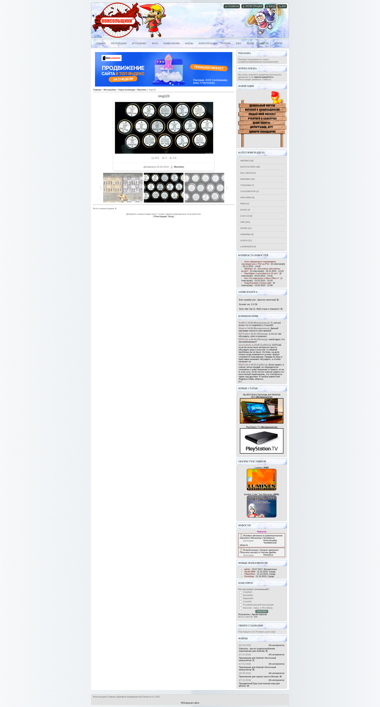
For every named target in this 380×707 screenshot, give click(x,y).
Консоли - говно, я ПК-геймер (258, 608)
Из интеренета (276, 645)
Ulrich (244, 240)
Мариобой (248, 598)
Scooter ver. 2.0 (246, 304)
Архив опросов (259, 614)
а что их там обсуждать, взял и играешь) (260, 335)
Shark (243, 228)
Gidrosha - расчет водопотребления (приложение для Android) (257, 649)
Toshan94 (245, 185)
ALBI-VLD (244, 216)
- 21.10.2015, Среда (259, 571)
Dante (243, 210)
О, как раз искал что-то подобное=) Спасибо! (260, 324)
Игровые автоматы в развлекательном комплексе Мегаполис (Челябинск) (261, 536)
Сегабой (247, 601)
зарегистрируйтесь (263, 77)
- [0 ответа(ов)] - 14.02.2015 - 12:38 (258, 284)
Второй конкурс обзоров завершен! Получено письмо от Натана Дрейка (259, 551)
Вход (170, 216)
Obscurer (246, 197)
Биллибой (248, 595)
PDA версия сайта (190, 703)
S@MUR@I (245, 234)
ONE (242, 222)
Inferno (244, 161)
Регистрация (160, 216)
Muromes (141, 89)
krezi (243, 204)
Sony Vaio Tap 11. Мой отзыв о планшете (259, 309)
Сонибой (247, 592)
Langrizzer (246, 246)
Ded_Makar (246, 173)
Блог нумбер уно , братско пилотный (257, 300)
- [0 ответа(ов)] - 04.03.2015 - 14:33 (261, 274)
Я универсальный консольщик (258, 604)
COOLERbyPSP (248, 191)
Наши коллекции (126, 89)
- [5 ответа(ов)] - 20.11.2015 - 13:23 (262, 269)
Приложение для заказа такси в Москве (259, 676)
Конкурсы (268, 555)
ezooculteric (248, 167)
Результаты (244, 614)
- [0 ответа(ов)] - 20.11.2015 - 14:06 (263, 263)
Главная (97, 89)
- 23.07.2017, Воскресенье (260, 569)
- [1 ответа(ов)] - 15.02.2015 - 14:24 (261, 279)
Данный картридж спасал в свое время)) (258, 329)
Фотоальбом (110, 89)
